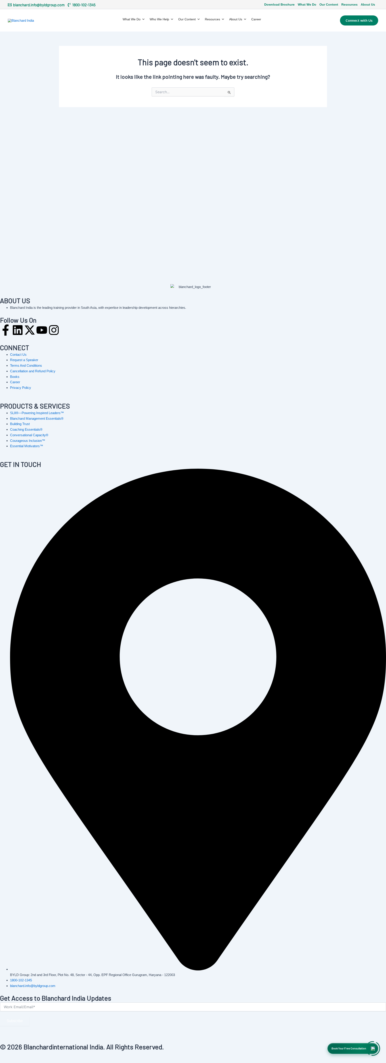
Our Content (328, 4)
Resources (349, 4)
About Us (368, 4)
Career (256, 19)
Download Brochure (279, 4)
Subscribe (15, 1021)
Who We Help (159, 19)
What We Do (307, 4)
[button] (359, 20)
